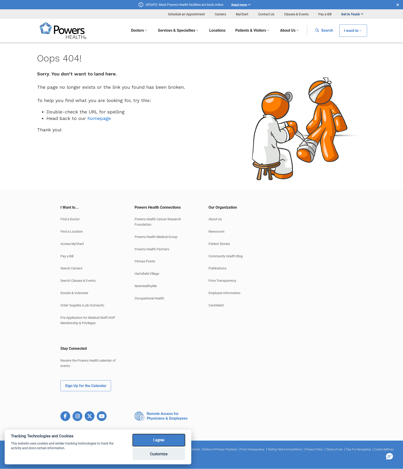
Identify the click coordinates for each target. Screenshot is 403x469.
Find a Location (71, 231)
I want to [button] (351, 30)
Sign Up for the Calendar (85, 386)
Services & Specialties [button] (176, 30)
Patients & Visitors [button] (250, 30)
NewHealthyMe (146, 286)
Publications (217, 268)
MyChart (242, 14)
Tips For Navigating (358, 449)
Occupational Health (149, 298)
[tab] (90, 207)
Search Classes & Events (78, 280)
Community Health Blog (225, 256)
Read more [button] (239, 5)
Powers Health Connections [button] (158, 207)
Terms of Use (334, 449)
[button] (389, 456)
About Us (215, 219)
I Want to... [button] (69, 207)
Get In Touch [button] (350, 14)
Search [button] (326, 30)
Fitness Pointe (145, 261)
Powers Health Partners (152, 249)
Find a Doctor (70, 219)
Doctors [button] (137, 30)
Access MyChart (72, 244)
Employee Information (224, 293)
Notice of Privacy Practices (220, 449)
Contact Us (266, 14)
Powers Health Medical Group (156, 237)
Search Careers (71, 268)
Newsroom (216, 231)
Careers (220, 14)
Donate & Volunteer (74, 293)
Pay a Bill (324, 14)
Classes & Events (296, 14)
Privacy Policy (314, 449)
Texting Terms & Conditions (285, 449)
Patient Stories (219, 244)
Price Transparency (222, 280)
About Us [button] (287, 30)
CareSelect (216, 305)
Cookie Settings (384, 449)
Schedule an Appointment (186, 14)
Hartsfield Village (147, 273)
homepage (99, 118)
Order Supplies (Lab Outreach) (82, 305)
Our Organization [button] (222, 207)
